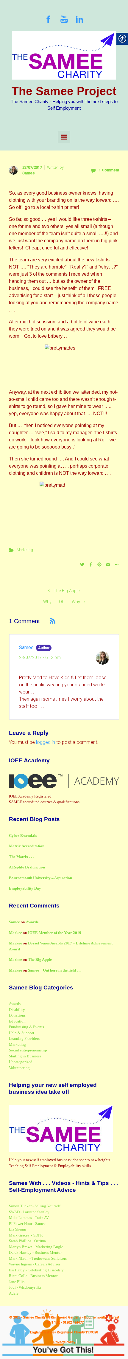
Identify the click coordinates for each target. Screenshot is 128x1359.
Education (17, 1021)
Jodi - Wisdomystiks (25, 1287)
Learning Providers (24, 1038)
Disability (17, 1009)
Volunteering (19, 1067)
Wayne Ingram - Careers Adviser (34, 1264)
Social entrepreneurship (28, 1050)
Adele (13, 1293)
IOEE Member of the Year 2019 (54, 932)
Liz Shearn (17, 1229)
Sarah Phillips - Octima (27, 1241)
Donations (17, 1015)
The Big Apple (66, 590)
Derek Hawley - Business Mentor (35, 1252)
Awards (32, 922)
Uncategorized (20, 1061)
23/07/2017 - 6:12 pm (40, 657)
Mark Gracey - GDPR (26, 1235)
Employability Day (25, 888)
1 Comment (109, 170)
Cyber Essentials (23, 835)
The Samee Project (64, 91)
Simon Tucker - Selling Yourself (34, 1206)
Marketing (25, 549)
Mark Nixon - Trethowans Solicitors (38, 1258)
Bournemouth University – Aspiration (40, 878)
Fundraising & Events (26, 1027)
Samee (28, 173)
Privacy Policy (64, 1342)
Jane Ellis (16, 1281)
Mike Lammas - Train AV (29, 1217)
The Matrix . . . (21, 856)
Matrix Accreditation (26, 846)
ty (62, 1270)
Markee (15, 932)
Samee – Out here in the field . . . (54, 970)
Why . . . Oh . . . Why (61, 601)
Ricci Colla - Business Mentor (33, 1275)
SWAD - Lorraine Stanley (29, 1212)
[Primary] (64, 137)
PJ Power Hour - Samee (27, 1223)
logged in (45, 742)
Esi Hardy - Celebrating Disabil (34, 1270)
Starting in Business (25, 1056)
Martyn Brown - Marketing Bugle (36, 1247)
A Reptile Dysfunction (27, 867)
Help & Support (21, 1033)
